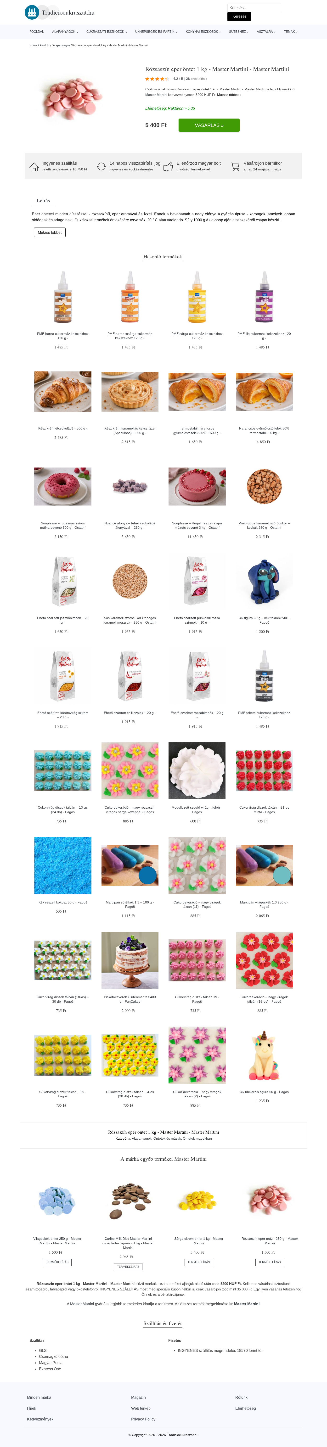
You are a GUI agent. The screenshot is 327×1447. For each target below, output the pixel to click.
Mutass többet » (229, 95)
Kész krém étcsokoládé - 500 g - (62, 428)
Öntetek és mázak (167, 1138)
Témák (289, 31)
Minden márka (39, 1397)
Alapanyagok (63, 31)
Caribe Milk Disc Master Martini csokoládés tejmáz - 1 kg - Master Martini (128, 1243)
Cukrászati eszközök (105, 31)
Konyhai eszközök (202, 31)
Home (33, 45)
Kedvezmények (40, 1419)
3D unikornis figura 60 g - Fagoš (264, 1092)
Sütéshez (237, 31)
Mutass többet (50, 232)
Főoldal (36, 31)
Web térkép (141, 1408)
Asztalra (265, 31)
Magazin (138, 1397)
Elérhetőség (245, 1408)
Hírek (31, 1408)
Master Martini (156, 95)
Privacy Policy (143, 1419)
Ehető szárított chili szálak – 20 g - (130, 713)
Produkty (45, 45)
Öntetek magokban (197, 1138)
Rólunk (241, 1397)
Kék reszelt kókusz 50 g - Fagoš (63, 902)
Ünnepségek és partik (155, 31)
